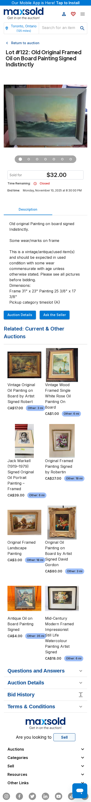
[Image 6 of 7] (62, 159)
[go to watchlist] (73, 14)
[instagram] (6, 796)
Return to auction (25, 43)
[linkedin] (45, 796)
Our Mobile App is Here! (46, 2)
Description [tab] (28, 209)
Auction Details (19, 315)
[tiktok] (71, 796)
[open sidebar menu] (82, 14)
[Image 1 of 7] (20, 159)
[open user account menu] (64, 14)
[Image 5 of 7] (54, 159)
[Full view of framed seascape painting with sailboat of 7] (29, 159)
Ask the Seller (54, 315)
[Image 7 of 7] (71, 159)
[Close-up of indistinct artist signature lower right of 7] (45, 159)
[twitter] (32, 796)
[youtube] (58, 796)
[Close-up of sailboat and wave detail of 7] (37, 159)
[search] (82, 28)
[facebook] (19, 796)
